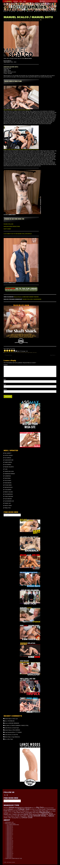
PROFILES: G (10, 833)
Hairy (12, 352)
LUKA (6, 469)
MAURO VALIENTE (9, 466)
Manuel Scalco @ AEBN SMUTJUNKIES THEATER (26, 296)
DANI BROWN (8, 482)
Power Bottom (10, 816)
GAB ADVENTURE (9, 460)
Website (5, 389)
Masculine (34, 814)
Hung (51, 812)
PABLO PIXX (8, 507)
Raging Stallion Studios (35, 19)
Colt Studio (32, 809)
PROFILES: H (10, 834)
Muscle (39, 814)
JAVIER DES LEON (9, 471)
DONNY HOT (8, 503)
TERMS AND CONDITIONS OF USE (13, 858)
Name (5, 379)
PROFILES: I (10, 836)
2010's (9, 19)
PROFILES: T (10, 849)
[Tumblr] (7, 795)
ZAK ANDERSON (9, 494)
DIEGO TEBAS (8, 505)
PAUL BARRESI (16, 730)
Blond (10, 809)
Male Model (20, 814)
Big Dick (40, 807)
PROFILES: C (10, 828)
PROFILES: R (10, 847)
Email (5, 384)
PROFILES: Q (10, 846)
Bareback (9, 352)
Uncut (20, 817)
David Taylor (16, 727)
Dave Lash (15, 718)
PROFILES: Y (10, 856)
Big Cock (34, 807)
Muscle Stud (47, 814)
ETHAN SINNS (8, 485)
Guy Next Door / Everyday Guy (24, 812)
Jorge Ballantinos (16, 736)
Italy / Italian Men (13, 19)
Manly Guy (19, 352)
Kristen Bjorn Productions (21, 19)
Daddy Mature (25, 811)
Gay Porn (35, 811)
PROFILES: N (10, 842)
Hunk (6, 814)
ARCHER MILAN (8, 487)
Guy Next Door (11, 812)
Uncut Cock (35, 352)
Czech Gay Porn (16, 811)
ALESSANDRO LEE (9, 501)
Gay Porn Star (43, 811)
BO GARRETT (8, 453)
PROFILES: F (10, 832)
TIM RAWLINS (11, 721)
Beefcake (29, 807)
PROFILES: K (10, 838)
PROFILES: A (10, 826)
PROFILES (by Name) (10, 823)
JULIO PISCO (8, 480)
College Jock (23, 809)
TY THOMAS (19, 732)
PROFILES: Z (10, 857)
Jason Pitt (15, 734)
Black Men (6, 809)
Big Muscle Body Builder (49, 807)
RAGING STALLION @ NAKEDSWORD (32, 299)
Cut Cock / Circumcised (47, 809)
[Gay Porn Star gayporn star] (21, 289)
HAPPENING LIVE (9, 822)
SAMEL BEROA (8, 462)
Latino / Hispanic (12, 814)
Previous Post (8, 355)
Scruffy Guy (19, 816)
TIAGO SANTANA (9, 496)
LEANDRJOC (8, 476)
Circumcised (15, 809)
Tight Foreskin (29, 352)
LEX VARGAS (8, 457)
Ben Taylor (10, 739)
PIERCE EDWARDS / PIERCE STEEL (20, 725)
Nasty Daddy (28, 19)
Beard (23, 807)
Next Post (52, 355)
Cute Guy (7, 811)
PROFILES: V (10, 852)
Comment (6, 364)
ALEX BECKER (8, 498)
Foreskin (31, 811)
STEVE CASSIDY (9, 455)
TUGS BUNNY (8, 489)
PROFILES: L (10, 839)
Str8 (47, 816)
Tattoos (26, 352)
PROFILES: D (10, 829)
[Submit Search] (40, 1)
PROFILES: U (10, 851)
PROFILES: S (10, 848)
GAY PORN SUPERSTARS (13, 824)
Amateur (6, 807)
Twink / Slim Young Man (11, 817)
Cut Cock (37, 809)
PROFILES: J (10, 837)
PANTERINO (8, 478)
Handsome (15, 352)
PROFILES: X (10, 854)
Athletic (5, 352)
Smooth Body (39, 815)
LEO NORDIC (8, 464)
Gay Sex (50, 811)
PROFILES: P (10, 844)
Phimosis (22, 352)
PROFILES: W (10, 853)
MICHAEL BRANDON (14, 723)
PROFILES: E (10, 831)
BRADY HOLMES (9, 491)
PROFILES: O (10, 843)
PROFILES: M (10, 841)
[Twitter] (5, 795)
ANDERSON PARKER (10, 473)
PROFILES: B (10, 827)
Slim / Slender (28, 816)
